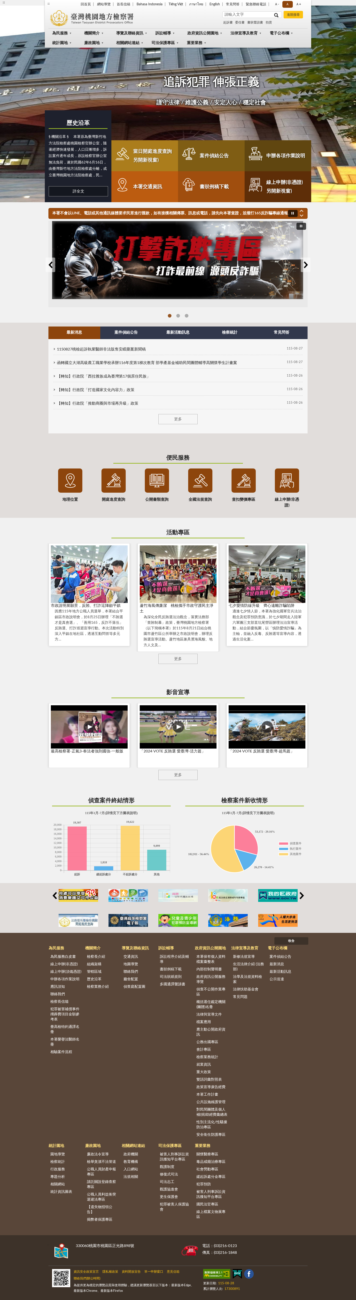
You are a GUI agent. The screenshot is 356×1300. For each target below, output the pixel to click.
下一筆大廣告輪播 (305, 265)
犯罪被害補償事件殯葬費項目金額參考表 (64, 1014)
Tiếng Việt (176, 4)
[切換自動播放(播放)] (293, 213)
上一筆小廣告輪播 (54, 895)
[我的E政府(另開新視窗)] (278, 895)
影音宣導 (178, 692)
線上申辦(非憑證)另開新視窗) (284, 186)
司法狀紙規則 (171, 977)
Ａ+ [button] (298, 4)
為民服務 (60, 33)
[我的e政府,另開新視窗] (237, 1275)
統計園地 (60, 43)
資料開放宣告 (131, 1271)
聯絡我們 (57, 994)
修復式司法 (169, 1174)
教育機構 (131, 1162)
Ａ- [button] (276, 4)
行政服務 (57, 1169)
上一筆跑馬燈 (301, 210)
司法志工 (167, 1182)
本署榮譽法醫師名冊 (64, 1042)
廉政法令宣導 (98, 1154)
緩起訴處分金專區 (210, 1177)
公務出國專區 (207, 1042)
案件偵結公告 (214, 155)
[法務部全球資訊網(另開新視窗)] (228, 920)
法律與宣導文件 (209, 1014)
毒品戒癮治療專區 (210, 1162)
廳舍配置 (131, 979)
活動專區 (178, 532)
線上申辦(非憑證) (64, 964)
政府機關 (131, 1154)
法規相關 (131, 1177)
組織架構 (94, 964)
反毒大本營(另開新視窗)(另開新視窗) (186, 316)
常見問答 (233, 4)
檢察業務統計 (207, 1057)
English (214, 4)
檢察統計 (57, 1162)
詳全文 (78, 191)
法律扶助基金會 (245, 989)
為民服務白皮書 (63, 956)
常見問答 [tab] (281, 332)
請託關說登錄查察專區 (101, 1184)
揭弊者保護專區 (99, 1219)
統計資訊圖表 (61, 1192)
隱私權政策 (110, 1271)
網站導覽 (104, 4)
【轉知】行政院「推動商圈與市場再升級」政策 (97, 403)
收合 (291, 941)
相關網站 (57, 1184)
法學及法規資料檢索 (247, 979)
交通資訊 (131, 956)
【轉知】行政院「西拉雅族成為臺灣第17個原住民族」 (103, 376)
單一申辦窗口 (153, 1271)
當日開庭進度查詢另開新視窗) (152, 156)
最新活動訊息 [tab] (178, 332)
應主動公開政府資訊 (210, 1032)
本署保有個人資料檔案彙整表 (210, 959)
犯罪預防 (203, 1184)
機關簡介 (92, 33)
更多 (178, 419)
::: (48, 3)
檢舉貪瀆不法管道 (101, 1162)
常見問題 (240, 997)
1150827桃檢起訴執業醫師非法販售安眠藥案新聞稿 (101, 349)
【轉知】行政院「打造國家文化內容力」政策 (95, 390)
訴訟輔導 (163, 33)
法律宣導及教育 (244, 33)
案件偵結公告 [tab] (126, 332)
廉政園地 (92, 43)
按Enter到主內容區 (18, 4)
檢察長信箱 (59, 1001)
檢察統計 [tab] (230, 332)
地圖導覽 (131, 964)
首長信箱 (123, 4)
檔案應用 (203, 1022)
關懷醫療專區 (207, 1154)
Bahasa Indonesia (150, 4)
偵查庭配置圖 (134, 986)
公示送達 (277, 979)
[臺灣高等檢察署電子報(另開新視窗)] (128, 920)
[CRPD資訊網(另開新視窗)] (128, 895)
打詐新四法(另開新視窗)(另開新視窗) (178, 316)
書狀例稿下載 (214, 186)
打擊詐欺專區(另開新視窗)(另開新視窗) (169, 316)
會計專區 (203, 1049)
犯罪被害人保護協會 (174, 1207)
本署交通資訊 (147, 186)
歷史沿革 (78, 123)
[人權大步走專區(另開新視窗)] (278, 920)
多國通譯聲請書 (172, 984)
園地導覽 (57, 1154)
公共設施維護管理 (210, 1102)
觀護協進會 (169, 1189)
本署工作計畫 (207, 1094)
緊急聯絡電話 (256, 4)
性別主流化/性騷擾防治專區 (211, 1124)
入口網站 (131, 1169)
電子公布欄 (279, 33)
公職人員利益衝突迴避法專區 (101, 1197)
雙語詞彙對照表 (209, 1079)
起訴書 (228, 22)
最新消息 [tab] (74, 332)
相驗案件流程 (61, 1052)
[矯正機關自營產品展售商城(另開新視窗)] (78, 895)
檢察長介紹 (96, 956)
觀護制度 (167, 1167)
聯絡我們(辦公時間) (87, 1278)
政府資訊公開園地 (202, 33)
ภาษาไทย (196, 4)
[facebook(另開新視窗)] (249, 1275)
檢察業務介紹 (98, 986)
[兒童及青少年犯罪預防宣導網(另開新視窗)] (178, 920)
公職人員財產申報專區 (101, 1171)
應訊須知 (57, 986)
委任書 (240, 22)
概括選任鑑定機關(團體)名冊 (210, 1004)
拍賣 (269, 22)
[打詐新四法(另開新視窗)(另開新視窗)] (178, 264)
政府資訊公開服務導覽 (210, 979)
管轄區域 (94, 971)
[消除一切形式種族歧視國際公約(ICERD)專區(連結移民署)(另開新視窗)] (178, 895)
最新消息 (277, 964)
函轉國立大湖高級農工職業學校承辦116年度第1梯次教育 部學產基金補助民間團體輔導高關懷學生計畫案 (147, 363)
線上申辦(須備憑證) (65, 971)
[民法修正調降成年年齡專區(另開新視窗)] (228, 895)
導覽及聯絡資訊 (129, 33)
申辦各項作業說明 (285, 155)
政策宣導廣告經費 (210, 1087)
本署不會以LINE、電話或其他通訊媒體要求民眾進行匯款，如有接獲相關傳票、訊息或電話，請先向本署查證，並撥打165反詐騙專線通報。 (172, 213)
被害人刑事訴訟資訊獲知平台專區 (174, 1156)
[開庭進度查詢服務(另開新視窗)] (78, 920)
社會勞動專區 (207, 1169)
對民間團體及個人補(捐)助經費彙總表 (211, 1112)
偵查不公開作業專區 (210, 992)
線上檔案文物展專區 (210, 1214)
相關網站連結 (127, 43)
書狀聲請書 (255, 22)
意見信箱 (173, 1271)
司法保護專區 (163, 43)
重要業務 (194, 43)
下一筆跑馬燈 (301, 215)
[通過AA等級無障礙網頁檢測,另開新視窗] (216, 1275)
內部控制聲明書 (209, 969)
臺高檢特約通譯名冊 (64, 1029)
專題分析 (57, 1177)
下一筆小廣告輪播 (301, 895)
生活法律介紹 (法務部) (248, 966)
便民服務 (178, 458)
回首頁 (86, 4)
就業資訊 (203, 1064)
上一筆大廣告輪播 (50, 265)
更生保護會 (169, 1197)
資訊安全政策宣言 (86, 1271)
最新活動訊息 (280, 971)
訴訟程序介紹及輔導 (174, 959)
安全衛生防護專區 (210, 1135)
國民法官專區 (207, 1204)
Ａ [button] (287, 4)
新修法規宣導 (244, 956)
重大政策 (203, 1072)
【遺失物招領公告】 (99, 1209)
